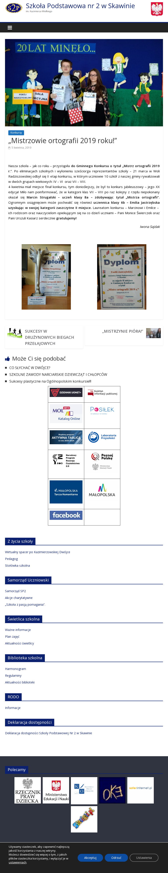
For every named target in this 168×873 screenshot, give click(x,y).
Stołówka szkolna (17, 565)
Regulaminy (13, 675)
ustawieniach (17, 862)
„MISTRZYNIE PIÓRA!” (122, 331)
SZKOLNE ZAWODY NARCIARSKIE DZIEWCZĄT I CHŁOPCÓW (58, 374)
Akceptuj (90, 858)
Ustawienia (144, 858)
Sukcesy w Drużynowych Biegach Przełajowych (49, 337)
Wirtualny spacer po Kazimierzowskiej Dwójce (37, 552)
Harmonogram (15, 669)
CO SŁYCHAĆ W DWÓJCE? (29, 367)
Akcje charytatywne (19, 598)
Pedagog (11, 559)
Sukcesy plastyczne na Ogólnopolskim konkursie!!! (50, 381)
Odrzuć (116, 858)
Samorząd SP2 (15, 591)
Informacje (13, 708)
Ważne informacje (18, 630)
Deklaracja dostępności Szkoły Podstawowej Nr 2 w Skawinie (48, 733)
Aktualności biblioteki (20, 682)
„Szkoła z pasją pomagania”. (25, 604)
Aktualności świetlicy (19, 643)
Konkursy (16, 132)
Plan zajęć (12, 636)
